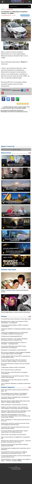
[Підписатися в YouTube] (2, 92)
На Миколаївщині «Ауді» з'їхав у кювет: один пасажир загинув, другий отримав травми (15, 107)
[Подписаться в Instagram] (27, 90)
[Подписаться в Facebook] (22, 90)
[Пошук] (29, 6)
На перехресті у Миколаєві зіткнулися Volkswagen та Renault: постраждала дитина (14, 111)
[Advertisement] (16, 128)
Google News (16, 90)
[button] (29, 20)
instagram (19, 149)
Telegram (14, 149)
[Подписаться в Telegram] (25, 90)
